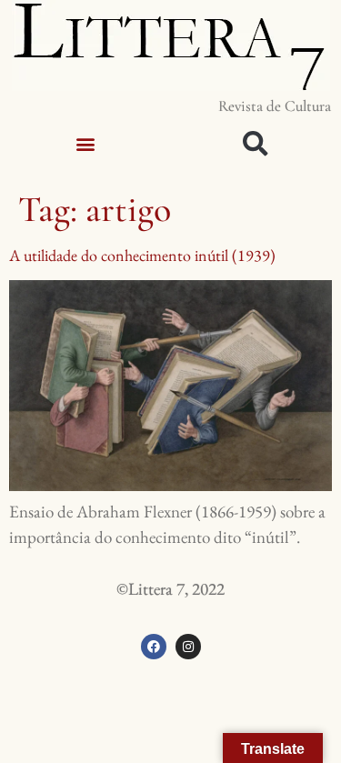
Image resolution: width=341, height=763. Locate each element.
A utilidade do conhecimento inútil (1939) (142, 255)
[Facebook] (153, 646)
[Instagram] (188, 646)
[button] (85, 143)
